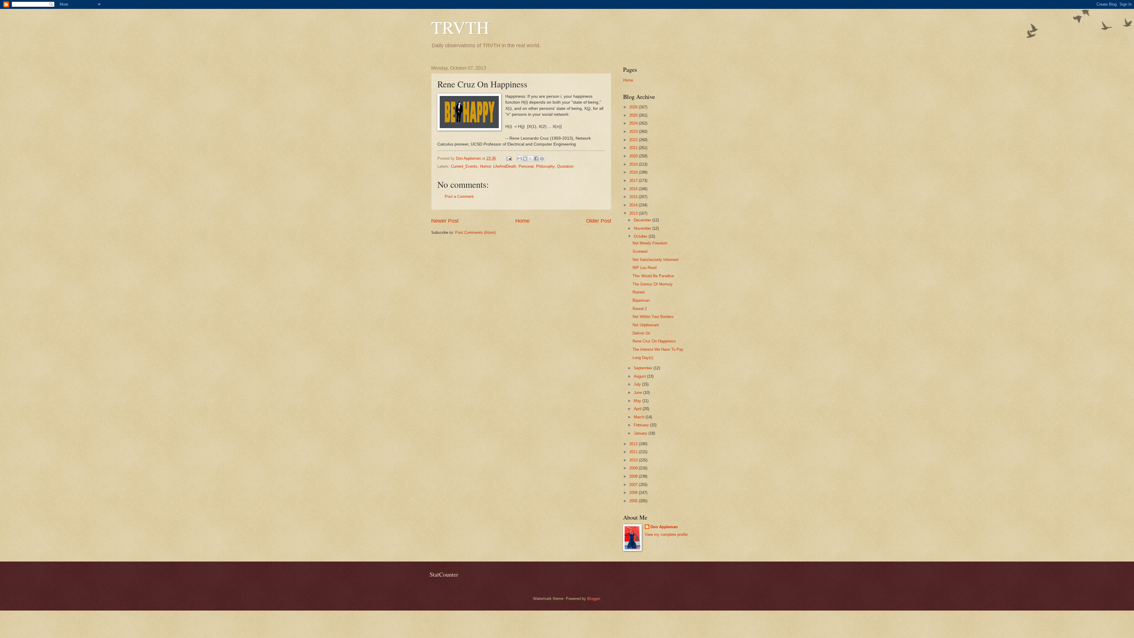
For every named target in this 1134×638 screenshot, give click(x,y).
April (638, 409)
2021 (634, 148)
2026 (634, 107)
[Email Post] (509, 158)
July (638, 384)
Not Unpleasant (646, 325)
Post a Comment (459, 196)
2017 (634, 180)
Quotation (565, 166)
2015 (634, 197)
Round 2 (640, 308)
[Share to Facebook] (536, 158)
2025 (634, 115)
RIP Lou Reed (644, 267)
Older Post (598, 221)
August (640, 376)
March (640, 417)
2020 (634, 156)
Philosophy (545, 166)
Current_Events (464, 166)
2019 (634, 164)
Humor (485, 166)
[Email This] (519, 158)
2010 (634, 460)
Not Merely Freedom (650, 243)
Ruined (638, 292)
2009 (634, 468)
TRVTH (460, 27)
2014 (634, 205)
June (638, 392)
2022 (634, 140)
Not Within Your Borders (653, 316)
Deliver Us (641, 333)
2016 (634, 189)
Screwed (640, 251)
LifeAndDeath (504, 166)
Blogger (593, 598)
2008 (634, 476)
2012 (634, 444)
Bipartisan (641, 300)
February (642, 425)
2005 (634, 501)
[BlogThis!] (525, 158)
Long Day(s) (643, 357)
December (643, 220)
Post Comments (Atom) (475, 232)
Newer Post (445, 221)
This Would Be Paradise (653, 276)
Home (522, 221)
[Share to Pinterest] (542, 158)
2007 (634, 484)
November (643, 228)
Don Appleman (664, 527)
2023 (634, 131)
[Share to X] (531, 158)
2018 (634, 172)
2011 (634, 452)
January (641, 433)
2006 (634, 492)
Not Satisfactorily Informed (655, 259)
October (641, 236)
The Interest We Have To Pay (658, 349)
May (638, 401)
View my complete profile (666, 534)
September (644, 368)
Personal (526, 166)
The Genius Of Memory (653, 284)
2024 (634, 123)
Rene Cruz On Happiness (654, 341)
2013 (634, 213)
